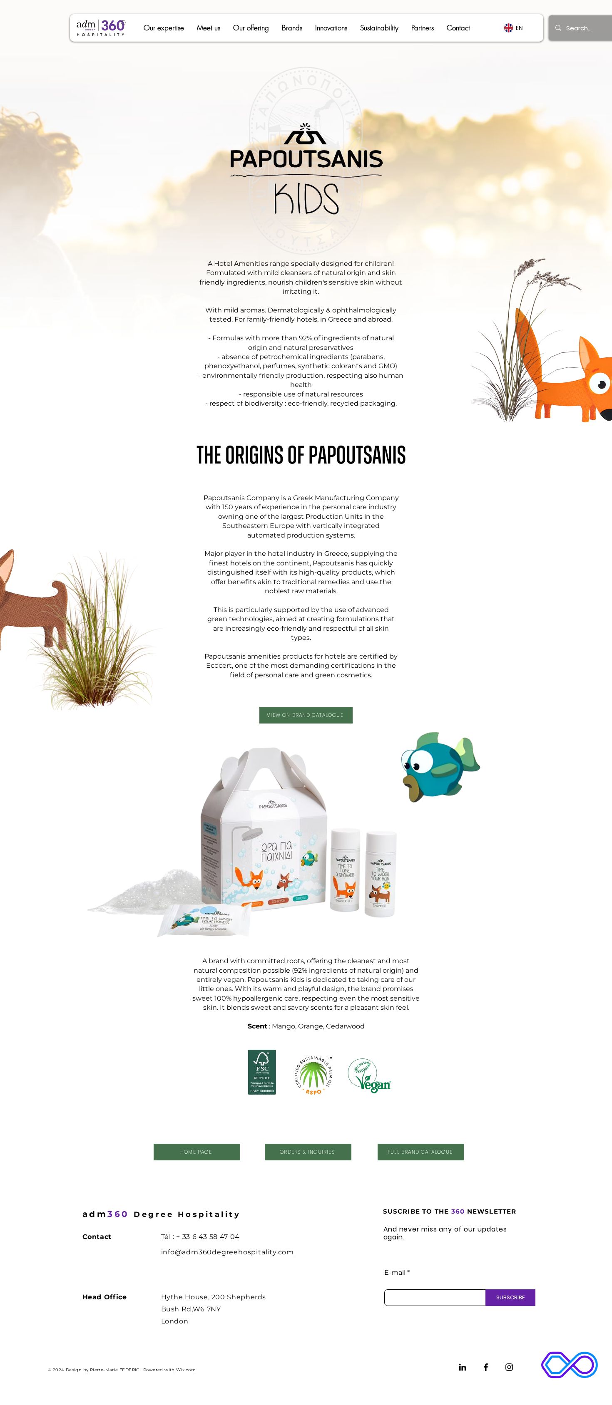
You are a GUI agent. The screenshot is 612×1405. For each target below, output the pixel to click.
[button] (291, 28)
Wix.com (186, 1370)
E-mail (395, 1272)
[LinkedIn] (463, 1367)
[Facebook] (486, 1367)
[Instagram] (509, 1367)
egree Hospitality (161, 1214)
